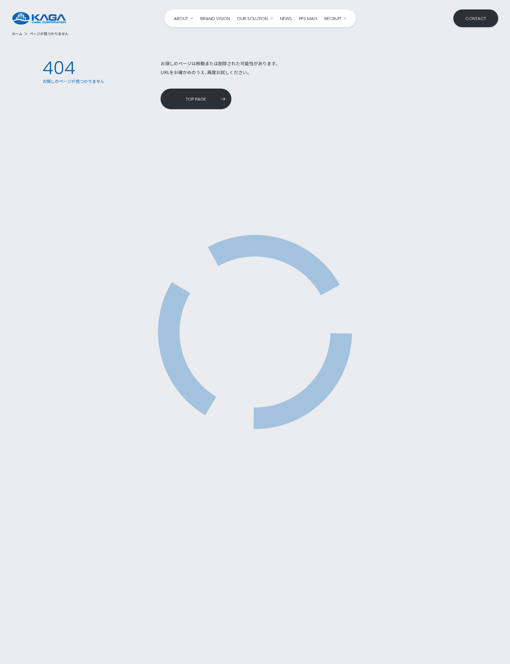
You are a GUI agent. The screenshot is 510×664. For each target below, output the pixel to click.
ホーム (17, 33)
